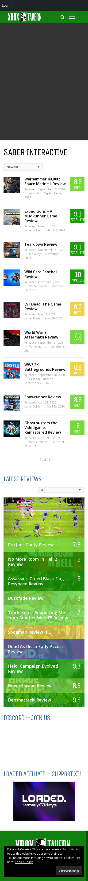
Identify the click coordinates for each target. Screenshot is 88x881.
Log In (6, 5)
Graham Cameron (41, 379)
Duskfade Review (26, 598)
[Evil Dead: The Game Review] (12, 310)
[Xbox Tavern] (24, 21)
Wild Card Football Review (40, 274)
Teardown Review (40, 244)
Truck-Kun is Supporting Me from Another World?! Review (38, 615)
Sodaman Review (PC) (30, 632)
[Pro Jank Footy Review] (44, 522)
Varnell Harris (38, 286)
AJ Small (34, 193)
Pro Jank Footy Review (31, 544)
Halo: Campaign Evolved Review (33, 668)
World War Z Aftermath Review (41, 335)
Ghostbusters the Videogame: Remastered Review (42, 427)
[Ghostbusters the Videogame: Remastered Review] (12, 428)
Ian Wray (35, 254)
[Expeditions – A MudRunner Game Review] (12, 217)
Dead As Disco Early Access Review (36, 649)
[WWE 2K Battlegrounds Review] (12, 370)
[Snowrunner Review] (12, 403)
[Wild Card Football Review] (12, 277)
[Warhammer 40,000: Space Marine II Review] (12, 185)
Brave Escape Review (30, 685)
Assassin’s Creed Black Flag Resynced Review (36, 581)
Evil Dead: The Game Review (42, 306)
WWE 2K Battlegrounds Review (44, 367)
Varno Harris (37, 347)
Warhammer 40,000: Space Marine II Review (45, 181)
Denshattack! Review (29, 700)
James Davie (32, 318)
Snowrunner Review (42, 397)
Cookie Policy (24, 862)
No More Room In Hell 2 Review (32, 561)
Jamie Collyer (33, 230)
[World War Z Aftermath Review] (12, 338)
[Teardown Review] (12, 250)
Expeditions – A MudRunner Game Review (40, 216)
